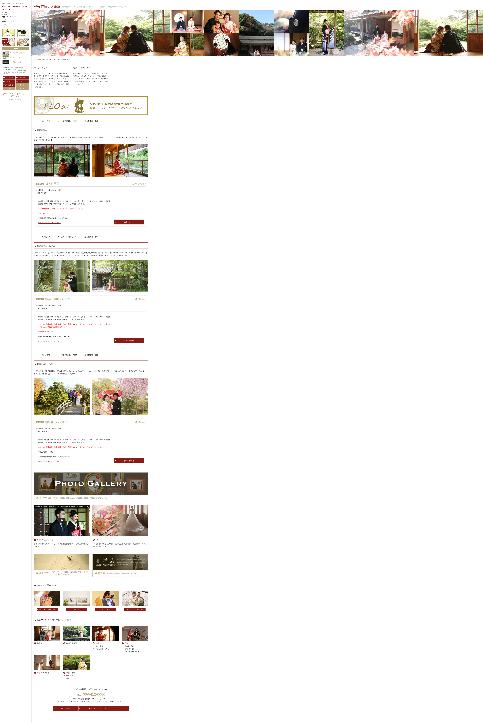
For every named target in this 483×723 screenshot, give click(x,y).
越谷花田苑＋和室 (91, 121)
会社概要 (9, 81)
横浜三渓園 (70, 675)
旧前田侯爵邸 (129, 646)
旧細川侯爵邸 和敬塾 (132, 651)
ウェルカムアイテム (76, 609)
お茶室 (98, 643)
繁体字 (22, 85)
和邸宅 (39, 643)
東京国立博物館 (43, 672)
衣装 (97, 539)
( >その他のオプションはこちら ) (49, 223)
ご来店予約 (91, 708)
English (9, 88)
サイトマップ (22, 81)
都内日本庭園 (71, 643)
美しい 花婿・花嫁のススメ (47, 609)
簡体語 (22, 88)
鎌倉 (67, 678)
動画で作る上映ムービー (46, 539)
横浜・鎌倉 (70, 672)
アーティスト (105, 609)
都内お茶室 (46, 121)
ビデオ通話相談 (9, 85)
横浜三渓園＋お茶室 (69, 121)
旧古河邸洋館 (129, 649)
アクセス (116, 708)
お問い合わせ (129, 222)
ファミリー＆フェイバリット (135, 609)
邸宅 (126, 643)
